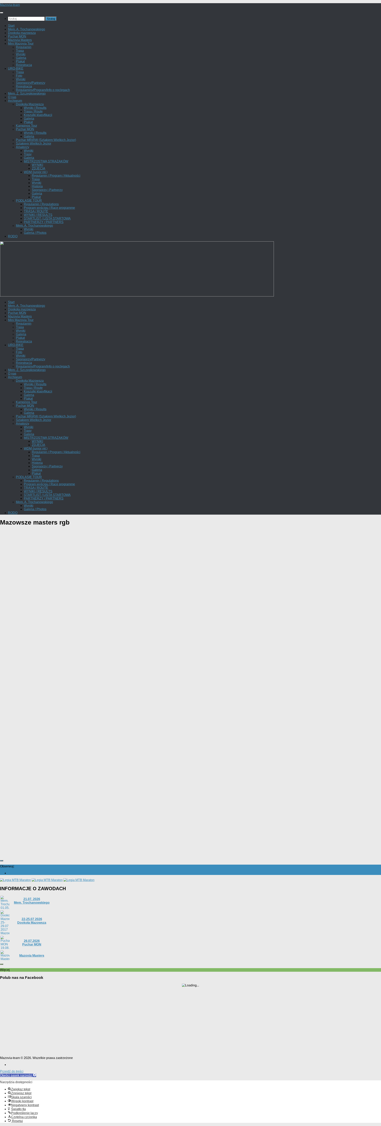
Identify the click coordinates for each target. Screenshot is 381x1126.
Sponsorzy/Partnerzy (30, 82)
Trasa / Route (33, 111)
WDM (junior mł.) (35, 172)
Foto (19, 75)
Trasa (20, 50)
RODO (12, 236)
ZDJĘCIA (38, 168)
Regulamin (23, 47)
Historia (37, 186)
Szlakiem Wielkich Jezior (33, 143)
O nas (12, 97)
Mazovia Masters (20, 40)
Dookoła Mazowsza (30, 104)
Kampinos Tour (26, 125)
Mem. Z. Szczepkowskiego (27, 93)
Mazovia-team (10, 5)
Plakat (20, 61)
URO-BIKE (15, 68)
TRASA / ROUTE (36, 211)
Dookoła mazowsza (22, 33)
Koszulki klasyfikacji (38, 115)
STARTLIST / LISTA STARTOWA (47, 218)
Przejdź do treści (11, 1071)
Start (11, 25)
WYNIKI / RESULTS (38, 215)
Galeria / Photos (35, 232)
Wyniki (20, 54)
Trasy (28, 154)
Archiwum (15, 100)
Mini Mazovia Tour (21, 43)
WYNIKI (37, 165)
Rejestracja (24, 65)
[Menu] (1, 12)
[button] (18, 1075)
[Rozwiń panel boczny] (1, 860)
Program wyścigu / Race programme (49, 207)
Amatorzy (22, 147)
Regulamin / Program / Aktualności (56, 175)
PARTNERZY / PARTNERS (44, 222)
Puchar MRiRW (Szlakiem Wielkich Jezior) (46, 140)
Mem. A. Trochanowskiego (26, 29)
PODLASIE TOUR (29, 200)
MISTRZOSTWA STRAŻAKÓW (46, 161)
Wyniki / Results (35, 107)
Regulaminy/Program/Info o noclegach (43, 90)
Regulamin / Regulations (41, 204)
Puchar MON (17, 36)
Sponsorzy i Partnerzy (47, 190)
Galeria (21, 57)
